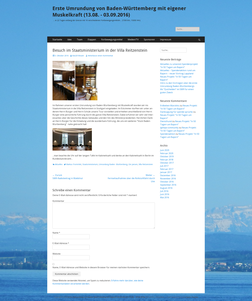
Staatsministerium (90, 164)
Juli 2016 (164, 191)
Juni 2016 (164, 194)
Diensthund (166, 121)
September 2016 (168, 184)
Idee (69, 39)
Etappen (92, 39)
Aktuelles (58, 164)
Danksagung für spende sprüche (176, 111)
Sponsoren (149, 39)
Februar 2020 (166, 153)
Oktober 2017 (167, 162)
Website (56, 253)
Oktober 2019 (167, 156)
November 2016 (168, 178)
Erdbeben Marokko (169, 105)
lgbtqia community (169, 127)
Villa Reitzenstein (146, 164)
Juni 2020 (164, 150)
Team (79, 39)
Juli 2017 (164, 165)
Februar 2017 (166, 169)
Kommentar (58, 201)
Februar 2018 (166, 159)
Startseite (57, 39)
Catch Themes (192, 297)
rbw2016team (78, 55)
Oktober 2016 (167, 181)
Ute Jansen (133, 164)
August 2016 (166, 188)
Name (56, 232)
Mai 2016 (164, 197)
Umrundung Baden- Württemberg (113, 164)
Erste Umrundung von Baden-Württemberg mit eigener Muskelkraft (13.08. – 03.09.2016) (106, 297)
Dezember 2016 (168, 175)
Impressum (165, 39)
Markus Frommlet (73, 164)
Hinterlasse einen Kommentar (100, 55)
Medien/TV (133, 39)
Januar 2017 (166, 172)
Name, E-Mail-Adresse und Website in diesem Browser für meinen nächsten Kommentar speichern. (101, 267)
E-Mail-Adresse (60, 243)
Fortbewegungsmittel (111, 39)
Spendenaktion (167, 133)
